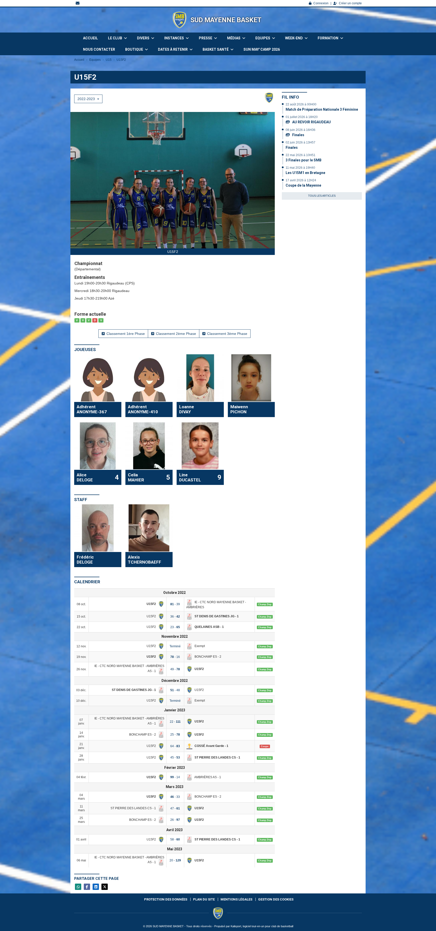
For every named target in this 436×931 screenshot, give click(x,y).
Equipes (263, 38)
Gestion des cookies (275, 899)
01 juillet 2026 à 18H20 (302, 117)
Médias (234, 38)
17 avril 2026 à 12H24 (301, 180)
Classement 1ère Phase (125, 334)
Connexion (321, 3)
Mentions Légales (236, 899)
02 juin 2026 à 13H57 (300, 142)
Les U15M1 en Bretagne (305, 173)
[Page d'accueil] (179, 20)
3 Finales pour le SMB (303, 160)
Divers (143, 38)
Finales (297, 135)
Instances (174, 38)
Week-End (294, 38)
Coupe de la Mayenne (303, 185)
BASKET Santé (216, 49)
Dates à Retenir (173, 49)
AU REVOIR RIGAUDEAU (311, 122)
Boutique (134, 49)
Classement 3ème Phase (227, 334)
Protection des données (165, 899)
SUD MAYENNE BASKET (225, 20)
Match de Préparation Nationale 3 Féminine (322, 109)
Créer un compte (350, 3)
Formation (328, 38)
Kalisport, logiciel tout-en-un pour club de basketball (262, 926)
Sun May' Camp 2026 (261, 49)
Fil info (290, 97)
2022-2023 (86, 99)
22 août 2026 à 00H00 (301, 104)
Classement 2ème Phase (176, 334)
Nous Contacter (99, 49)
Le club (115, 38)
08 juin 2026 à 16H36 (300, 130)
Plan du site (204, 899)
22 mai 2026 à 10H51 (300, 155)
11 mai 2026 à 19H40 (300, 167)
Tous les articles (322, 195)
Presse (206, 38)
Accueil (90, 38)
